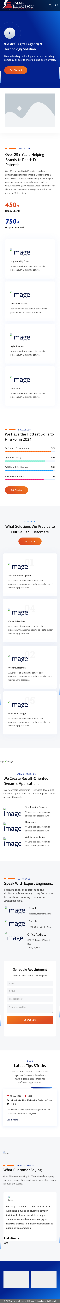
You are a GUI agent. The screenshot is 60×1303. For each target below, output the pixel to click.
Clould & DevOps (16, 621)
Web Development (17, 668)
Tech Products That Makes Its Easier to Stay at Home (29, 1102)
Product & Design (17, 713)
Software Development (20, 575)
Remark (52, 1301)
